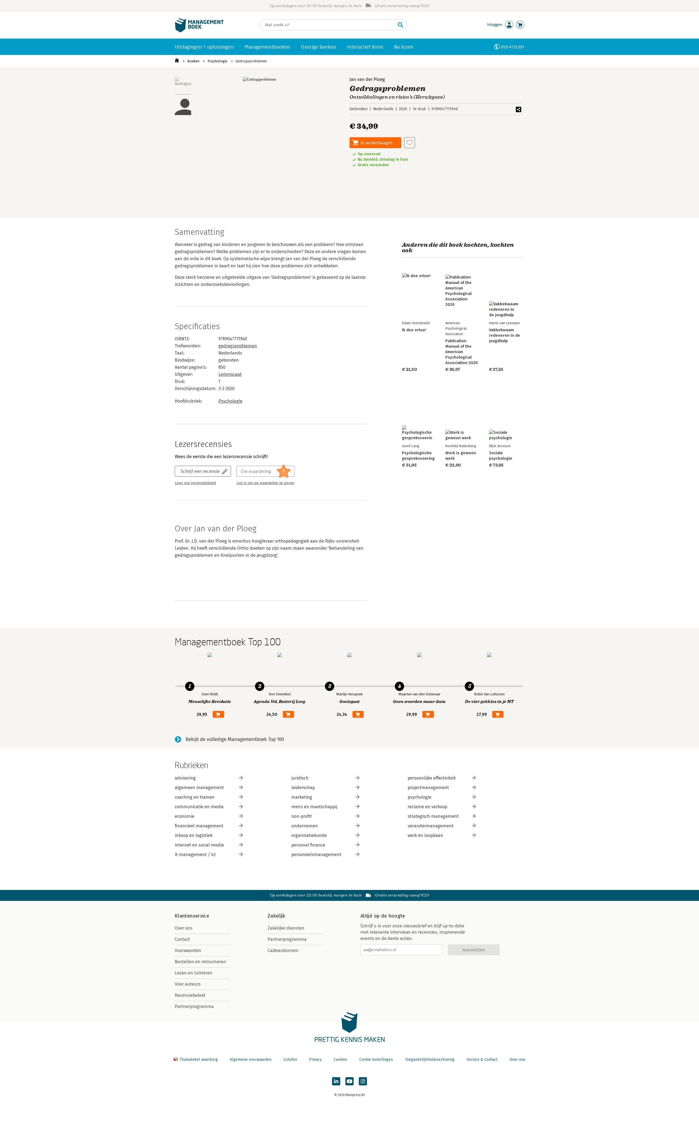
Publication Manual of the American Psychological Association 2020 (461, 351)
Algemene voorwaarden (250, 1059)
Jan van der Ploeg (367, 79)
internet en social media (199, 845)
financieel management (199, 825)
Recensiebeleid (190, 995)
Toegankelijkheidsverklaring (430, 1059)
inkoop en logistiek (193, 835)
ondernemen (304, 825)
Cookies (340, 1059)
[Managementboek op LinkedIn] (336, 1081)
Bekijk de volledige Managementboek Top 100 (235, 739)
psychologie (419, 797)
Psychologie (217, 61)
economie (184, 816)
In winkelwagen (376, 142)
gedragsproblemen (237, 345)
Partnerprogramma (194, 1006)
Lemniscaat (230, 374)
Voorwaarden (188, 950)
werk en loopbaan (425, 835)
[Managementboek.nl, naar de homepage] (199, 31)
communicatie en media (199, 806)
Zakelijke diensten (286, 928)
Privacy (315, 1059)
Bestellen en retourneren (200, 961)
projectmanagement (428, 787)
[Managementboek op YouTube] (349, 1081)
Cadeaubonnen (283, 950)
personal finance (308, 845)
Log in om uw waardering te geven (265, 483)
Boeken (193, 61)
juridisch (300, 778)
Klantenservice (192, 916)
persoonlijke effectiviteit (432, 778)
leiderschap (303, 787)
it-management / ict (195, 854)
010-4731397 (512, 47)
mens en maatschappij (314, 806)
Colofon (290, 1059)
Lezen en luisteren (193, 972)
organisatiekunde (309, 835)
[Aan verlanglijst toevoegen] (409, 142)
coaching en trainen (195, 797)
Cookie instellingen (376, 1059)
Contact (182, 939)
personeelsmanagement (316, 854)
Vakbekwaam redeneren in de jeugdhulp (504, 335)
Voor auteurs (188, 984)
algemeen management (199, 787)
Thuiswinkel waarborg (198, 1059)
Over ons (183, 928)
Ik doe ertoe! (414, 329)
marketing (301, 797)
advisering (185, 778)
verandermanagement (431, 825)
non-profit (301, 816)
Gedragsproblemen (251, 61)
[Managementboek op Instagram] (363, 1081)
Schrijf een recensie (200, 471)
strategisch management (433, 816)
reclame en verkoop (427, 806)
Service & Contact (482, 1059)
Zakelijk (276, 916)
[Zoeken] (400, 24)
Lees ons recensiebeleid (195, 483)
